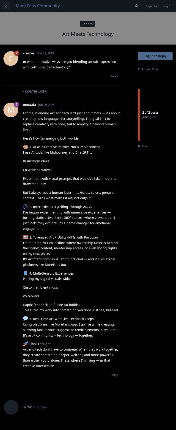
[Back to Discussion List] (6, 6)
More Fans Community (38, 5)
